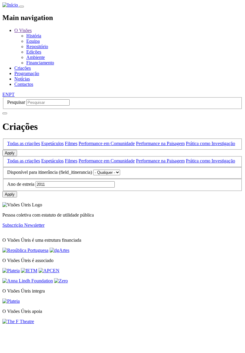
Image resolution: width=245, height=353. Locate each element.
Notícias (22, 78)
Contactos (23, 84)
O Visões (23, 30)
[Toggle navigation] (21, 6)
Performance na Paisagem (160, 143)
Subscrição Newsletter (23, 225)
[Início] (10, 4)
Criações (22, 68)
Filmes (71, 143)
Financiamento (40, 62)
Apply (10, 153)
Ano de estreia (20, 184)
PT (12, 94)
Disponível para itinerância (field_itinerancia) (49, 172)
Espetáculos (52, 143)
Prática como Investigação (210, 143)
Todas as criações (23, 143)
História (33, 35)
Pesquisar (16, 102)
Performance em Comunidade (107, 143)
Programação (26, 73)
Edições (33, 51)
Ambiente (35, 57)
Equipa (33, 41)
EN (5, 94)
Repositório (37, 46)
